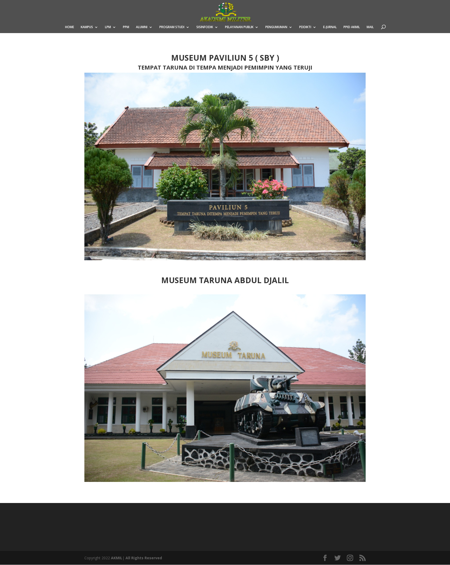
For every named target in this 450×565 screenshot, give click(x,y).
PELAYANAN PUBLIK (239, 27)
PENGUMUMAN (276, 27)
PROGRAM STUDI (171, 27)
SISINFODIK (204, 27)
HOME (69, 27)
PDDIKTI (305, 27)
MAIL (370, 27)
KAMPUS (87, 27)
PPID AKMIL (351, 27)
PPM (126, 27)
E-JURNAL (330, 27)
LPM (108, 27)
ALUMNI (141, 27)
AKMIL (116, 557)
